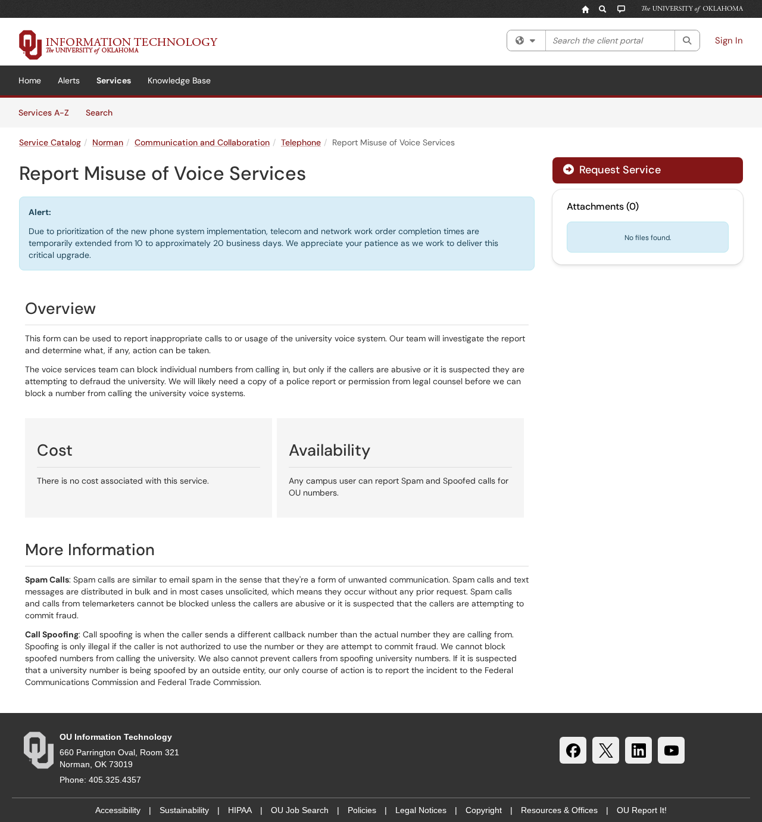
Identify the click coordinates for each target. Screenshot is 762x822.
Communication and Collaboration (202, 142)
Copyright (484, 810)
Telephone (301, 142)
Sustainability (184, 810)
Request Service (618, 170)
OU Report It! (642, 810)
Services (113, 80)
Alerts (69, 80)
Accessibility (117, 810)
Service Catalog (50, 142)
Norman (107, 142)
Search (103, 112)
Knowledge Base (179, 80)
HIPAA (240, 810)
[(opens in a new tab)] (118, 45)
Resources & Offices (559, 810)
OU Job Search (300, 810)
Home (29, 80)
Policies (362, 810)
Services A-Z (43, 112)
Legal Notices (420, 810)
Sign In (729, 40)
